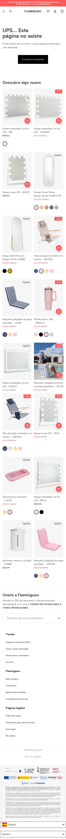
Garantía (9, 662)
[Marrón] (47, 207)
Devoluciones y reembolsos (17, 655)
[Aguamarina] (52, 335)
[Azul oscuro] (52, 207)
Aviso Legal (11, 729)
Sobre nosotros (12, 679)
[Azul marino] (36, 271)
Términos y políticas (33, 756)
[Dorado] (10, 271)
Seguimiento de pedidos (16, 692)
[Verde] (56, 207)
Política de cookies (13, 715)
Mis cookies (11, 735)
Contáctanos (11, 685)
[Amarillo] (47, 271)
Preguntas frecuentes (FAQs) (18, 642)
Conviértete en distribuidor (17, 699)
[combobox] (33, 824)
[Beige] (36, 207)
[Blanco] (5, 144)
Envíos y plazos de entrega (17, 648)
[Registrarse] (58, 618)
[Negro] (5, 271)
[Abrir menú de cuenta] (55, 11)
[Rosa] (42, 207)
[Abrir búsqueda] (10, 11)
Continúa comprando (33, 59)
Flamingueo (37, 750)
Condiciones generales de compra (20, 722)
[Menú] (3, 11)
